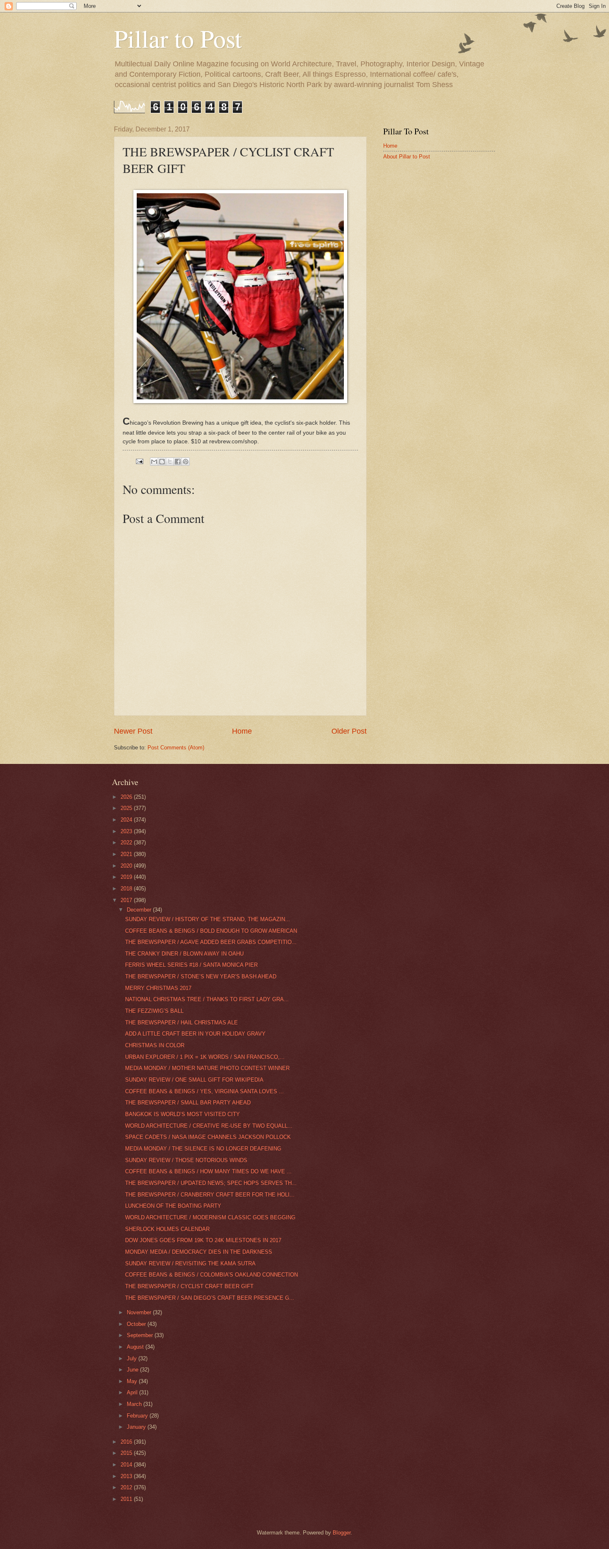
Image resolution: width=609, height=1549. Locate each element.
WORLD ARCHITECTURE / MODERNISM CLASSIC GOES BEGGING (210, 1217)
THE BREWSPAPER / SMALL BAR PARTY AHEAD (188, 1102)
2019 (127, 877)
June (133, 1370)
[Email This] (154, 461)
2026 (127, 797)
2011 (127, 1499)
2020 (127, 866)
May (133, 1381)
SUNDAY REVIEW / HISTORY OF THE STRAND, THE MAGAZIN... (207, 919)
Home (242, 731)
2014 (127, 1464)
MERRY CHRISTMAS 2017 (158, 988)
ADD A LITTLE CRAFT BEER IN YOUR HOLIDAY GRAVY (195, 1034)
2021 (127, 854)
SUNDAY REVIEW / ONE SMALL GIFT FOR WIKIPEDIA (194, 1080)
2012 (127, 1487)
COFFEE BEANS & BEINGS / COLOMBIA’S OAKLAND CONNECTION (211, 1275)
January (137, 1427)
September (141, 1335)
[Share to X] (170, 461)
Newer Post (133, 731)
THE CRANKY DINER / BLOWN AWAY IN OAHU (184, 954)
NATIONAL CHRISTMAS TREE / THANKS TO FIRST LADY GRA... (207, 999)
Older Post (349, 731)
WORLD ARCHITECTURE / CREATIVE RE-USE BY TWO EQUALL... (208, 1126)
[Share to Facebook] (178, 461)
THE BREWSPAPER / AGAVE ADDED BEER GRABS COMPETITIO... (211, 942)
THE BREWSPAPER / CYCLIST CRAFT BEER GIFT (189, 1286)
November (140, 1312)
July (132, 1358)
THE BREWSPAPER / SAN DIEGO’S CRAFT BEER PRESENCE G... (209, 1298)
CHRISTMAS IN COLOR (154, 1045)
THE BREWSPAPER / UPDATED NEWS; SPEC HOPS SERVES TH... (211, 1183)
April (133, 1392)
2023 (127, 831)
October (137, 1324)
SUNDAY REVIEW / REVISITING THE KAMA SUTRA (190, 1263)
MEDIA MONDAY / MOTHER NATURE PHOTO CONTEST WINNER (207, 1068)
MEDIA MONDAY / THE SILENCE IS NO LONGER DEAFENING (203, 1148)
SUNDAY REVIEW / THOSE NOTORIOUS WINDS (186, 1160)
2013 (127, 1476)
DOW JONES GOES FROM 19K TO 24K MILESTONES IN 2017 (203, 1240)
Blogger (341, 1533)
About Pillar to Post (406, 156)
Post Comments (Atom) (175, 747)
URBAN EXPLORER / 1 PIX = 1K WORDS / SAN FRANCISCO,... (205, 1057)
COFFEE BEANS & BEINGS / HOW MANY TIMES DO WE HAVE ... (208, 1171)
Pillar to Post (178, 38)
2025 (127, 808)
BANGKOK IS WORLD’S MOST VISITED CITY (182, 1114)
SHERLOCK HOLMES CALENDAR (167, 1229)
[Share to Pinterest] (185, 461)
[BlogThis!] (162, 461)
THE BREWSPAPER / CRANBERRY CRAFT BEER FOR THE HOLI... (210, 1195)
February (138, 1416)
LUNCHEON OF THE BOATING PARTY (173, 1206)
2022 (127, 842)
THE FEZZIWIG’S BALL (154, 1011)
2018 (127, 888)
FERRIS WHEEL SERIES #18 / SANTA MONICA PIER (191, 965)
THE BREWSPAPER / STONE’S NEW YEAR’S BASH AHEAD (200, 976)
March (135, 1404)
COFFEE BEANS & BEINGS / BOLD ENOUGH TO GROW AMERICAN (211, 931)
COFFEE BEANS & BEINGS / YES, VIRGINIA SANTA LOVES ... (204, 1091)
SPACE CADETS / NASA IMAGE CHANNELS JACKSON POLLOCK (208, 1137)
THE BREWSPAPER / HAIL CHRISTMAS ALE (181, 1022)
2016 (127, 1442)
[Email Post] (139, 461)
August (136, 1347)
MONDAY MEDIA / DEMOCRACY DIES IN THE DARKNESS (198, 1252)
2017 (127, 900)
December (140, 910)
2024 (127, 820)
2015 (127, 1453)
